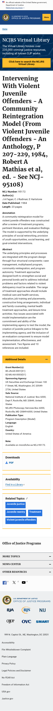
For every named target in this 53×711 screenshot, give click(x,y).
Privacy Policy (8, 663)
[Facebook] (5, 583)
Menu (46, 17)
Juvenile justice (15, 503)
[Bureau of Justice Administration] (10, 612)
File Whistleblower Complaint (16, 649)
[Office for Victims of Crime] (26, 624)
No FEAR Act (8, 677)
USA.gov (6, 691)
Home (4, 29)
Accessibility (8, 642)
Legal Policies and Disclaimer (16, 670)
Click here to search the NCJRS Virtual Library (26, 63)
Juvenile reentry (16, 511)
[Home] (26, 17)
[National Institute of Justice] (42, 612)
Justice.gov (7, 698)
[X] (15, 583)
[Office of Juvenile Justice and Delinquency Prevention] (10, 624)
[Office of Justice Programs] (5, 17)
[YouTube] (24, 583)
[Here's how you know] (26, 5)
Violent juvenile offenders (21, 519)
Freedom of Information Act (15, 684)
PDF (11, 462)
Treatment (35, 511)
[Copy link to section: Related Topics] (26, 498)
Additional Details (15, 359)
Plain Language (9, 656)
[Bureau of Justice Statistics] (26, 614)
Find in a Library (14, 484)
